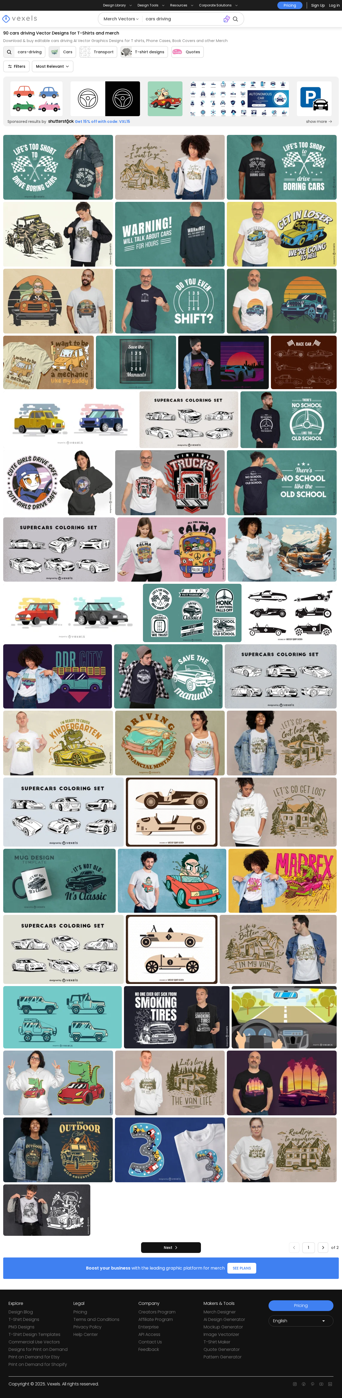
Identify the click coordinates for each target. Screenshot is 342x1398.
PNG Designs (21, 1327)
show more (316, 121)
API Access (149, 1334)
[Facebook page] (303, 1384)
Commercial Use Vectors (34, 1342)
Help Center (85, 1334)
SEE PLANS (242, 1268)
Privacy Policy (87, 1327)
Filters (19, 66)
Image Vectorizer (221, 1334)
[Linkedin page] (330, 1384)
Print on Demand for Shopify (38, 1364)
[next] (323, 1247)
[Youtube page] (321, 1384)
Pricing (80, 1312)
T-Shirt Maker (217, 1342)
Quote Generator (222, 1349)
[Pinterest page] (312, 1384)
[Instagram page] (295, 1384)
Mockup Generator (223, 1327)
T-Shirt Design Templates (34, 1334)
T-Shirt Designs (24, 1319)
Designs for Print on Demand (38, 1349)
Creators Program (157, 1312)
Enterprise (148, 1327)
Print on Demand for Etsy (34, 1357)
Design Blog (21, 1312)
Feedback (148, 1349)
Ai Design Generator (224, 1319)
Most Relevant (50, 66)
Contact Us (150, 1342)
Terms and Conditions (96, 1319)
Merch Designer (220, 1312)
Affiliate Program (155, 1319)
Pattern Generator (223, 1357)
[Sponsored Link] (36, 99)
